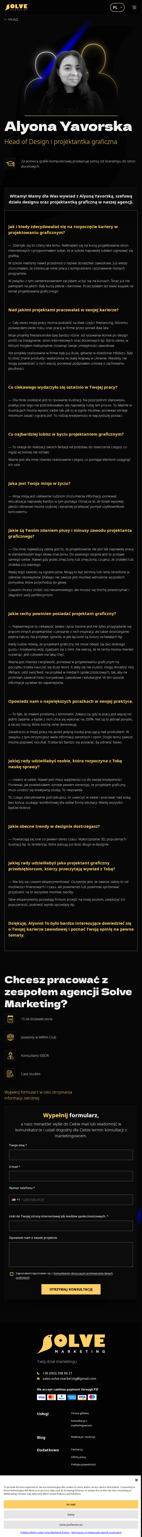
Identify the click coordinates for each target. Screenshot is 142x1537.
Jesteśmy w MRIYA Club (38, 1037)
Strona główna (80, 1413)
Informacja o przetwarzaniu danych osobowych (96, 1532)
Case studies (30, 1074)
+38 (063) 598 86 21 (57, 1373)
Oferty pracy (78, 1457)
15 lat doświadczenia (36, 1019)
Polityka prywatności (83, 1464)
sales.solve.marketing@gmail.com (69, 1378)
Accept (71, 1504)
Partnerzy (77, 1449)
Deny (71, 1514)
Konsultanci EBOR (35, 1055)
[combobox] (15, 1200)
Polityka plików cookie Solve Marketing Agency (45, 1532)
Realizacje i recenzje (83, 1437)
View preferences (71, 1524)
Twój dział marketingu (57, 1361)
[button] (136, 1480)
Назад (13, 19)
